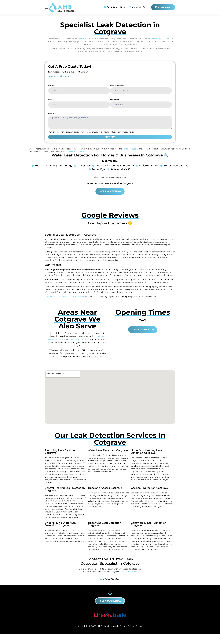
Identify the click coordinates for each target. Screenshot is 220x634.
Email (51, 99)
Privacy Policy (127, 626)
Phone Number (117, 85)
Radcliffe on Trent (79, 339)
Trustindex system (130, 149)
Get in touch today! (128, 572)
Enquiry (52, 113)
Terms (139, 626)
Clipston (60, 339)
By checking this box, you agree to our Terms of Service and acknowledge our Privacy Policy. (92, 132)
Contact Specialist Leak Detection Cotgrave (64, 297)
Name (51, 85)
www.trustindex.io (76, 151)
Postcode (114, 99)
